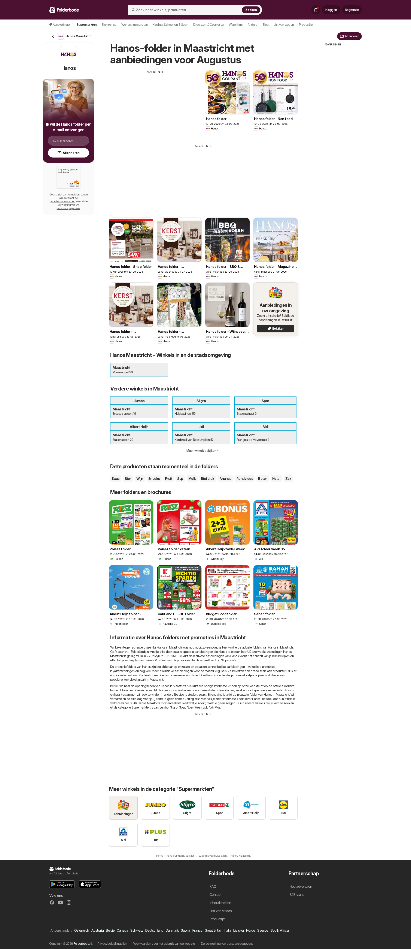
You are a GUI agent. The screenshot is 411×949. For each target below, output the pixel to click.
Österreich (81, 930)
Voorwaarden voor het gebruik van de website (164, 943)
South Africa (279, 930)
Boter (262, 478)
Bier (128, 478)
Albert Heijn (194, 707)
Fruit (168, 478)
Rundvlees (245, 478)
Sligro (174, 707)
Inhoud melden (220, 903)
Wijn (139, 478)
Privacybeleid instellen (112, 943)
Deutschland (154, 930)
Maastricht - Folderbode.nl (132, 651)
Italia (227, 930)
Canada (122, 930)
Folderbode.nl (83, 943)
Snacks (154, 478)
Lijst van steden (284, 24)
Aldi (211, 707)
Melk (192, 478)
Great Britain (213, 930)
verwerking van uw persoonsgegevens (68, 206)
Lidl (205, 707)
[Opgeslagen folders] (315, 9)
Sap (180, 478)
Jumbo (163, 707)
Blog (266, 24)
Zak (288, 478)
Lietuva (238, 930)
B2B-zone (297, 894)
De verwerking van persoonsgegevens (227, 943)
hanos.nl (115, 690)
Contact (215, 894)
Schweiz (136, 930)
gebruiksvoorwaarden (62, 201)
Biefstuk (207, 478)
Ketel (276, 478)
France (197, 930)
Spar (182, 707)
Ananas (225, 478)
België (110, 930)
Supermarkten (141, 707)
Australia (97, 930)
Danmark (172, 930)
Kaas (116, 478)
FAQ (213, 886)
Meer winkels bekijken (201, 450)
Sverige (262, 930)
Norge (250, 930)
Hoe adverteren (300, 886)
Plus (217, 707)
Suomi (185, 930)
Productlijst (306, 24)
